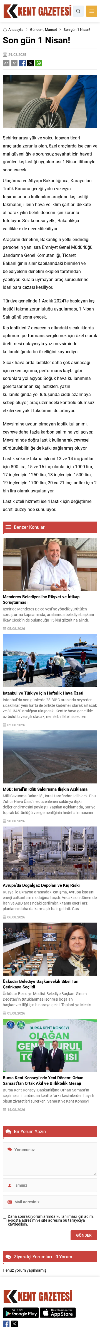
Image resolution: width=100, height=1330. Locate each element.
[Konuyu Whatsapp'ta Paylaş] (38, 63)
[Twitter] (14, 1324)
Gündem (36, 29)
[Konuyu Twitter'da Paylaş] (30, 63)
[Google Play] (21, 1315)
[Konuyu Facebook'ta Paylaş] (22, 63)
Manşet (51, 29)
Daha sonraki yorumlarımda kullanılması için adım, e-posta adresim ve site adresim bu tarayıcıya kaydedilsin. (51, 1220)
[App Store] (58, 1315)
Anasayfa (15, 29)
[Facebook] (6, 1324)
